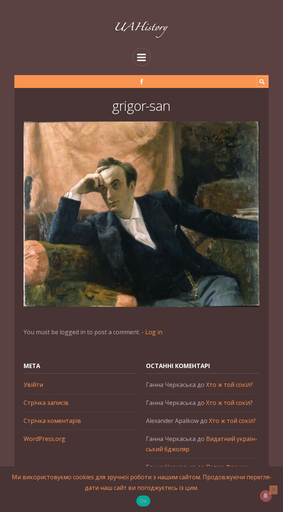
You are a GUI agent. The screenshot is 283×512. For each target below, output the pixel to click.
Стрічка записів (46, 403)
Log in (154, 332)
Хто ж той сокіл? (229, 385)
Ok (143, 501)
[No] (273, 489)
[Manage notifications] (266, 496)
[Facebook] (141, 81)
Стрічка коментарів (52, 421)
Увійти (33, 385)
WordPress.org (44, 439)
